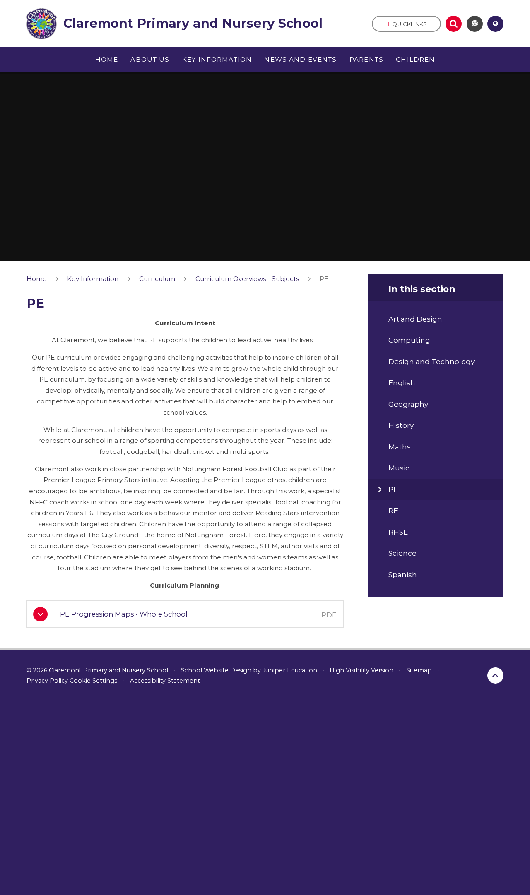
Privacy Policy (47, 680)
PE (324, 279)
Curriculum (157, 279)
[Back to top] (495, 675)
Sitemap (419, 670)
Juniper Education (290, 670)
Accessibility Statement (165, 680)
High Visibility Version (361, 670)
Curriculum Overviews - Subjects (247, 279)
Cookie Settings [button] (93, 680)
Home (36, 279)
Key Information (92, 279)
